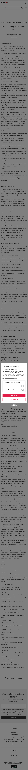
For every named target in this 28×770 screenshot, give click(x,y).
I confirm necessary (14, 399)
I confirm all (14, 395)
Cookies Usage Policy (13, 372)
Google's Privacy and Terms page (10, 378)
